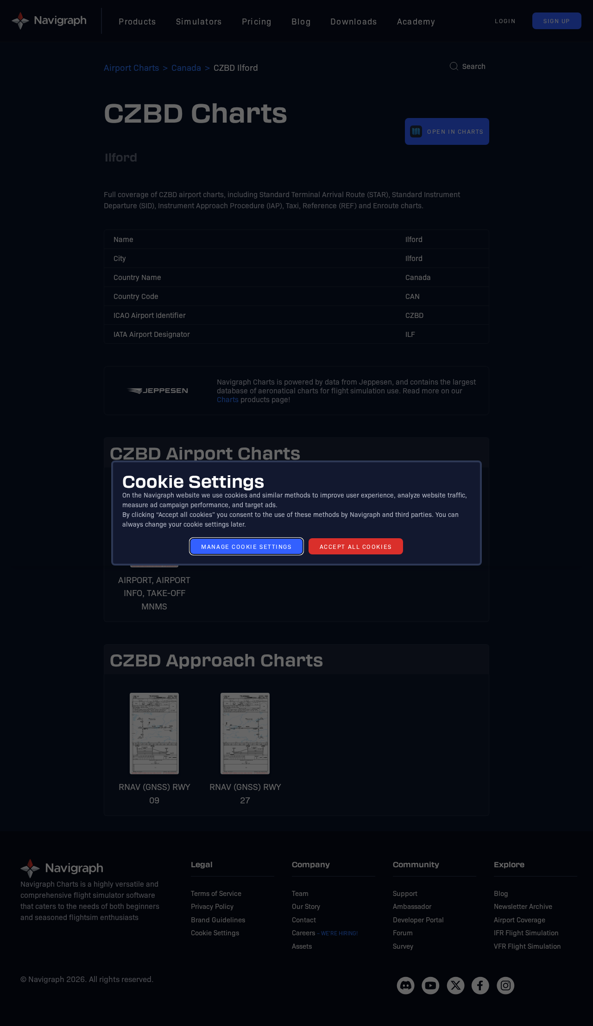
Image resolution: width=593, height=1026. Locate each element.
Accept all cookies (356, 546)
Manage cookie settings (246, 546)
